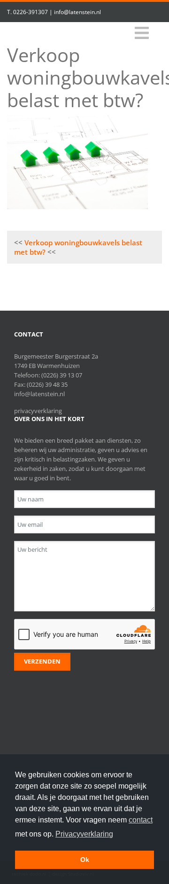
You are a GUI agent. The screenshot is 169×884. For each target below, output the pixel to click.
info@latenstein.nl (77, 12)
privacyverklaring (38, 411)
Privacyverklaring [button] (84, 834)
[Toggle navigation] (142, 33)
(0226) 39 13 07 (61, 375)
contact (141, 820)
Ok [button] (84, 859)
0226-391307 (30, 12)
